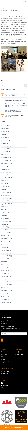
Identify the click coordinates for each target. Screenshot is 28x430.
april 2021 (4, 186)
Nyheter (3, 359)
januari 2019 (4, 230)
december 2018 (5, 233)
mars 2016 (4, 299)
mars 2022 (4, 169)
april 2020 (4, 212)
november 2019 (5, 221)
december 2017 (5, 253)
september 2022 (5, 163)
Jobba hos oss (5, 357)
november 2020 (5, 198)
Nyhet (3, 8)
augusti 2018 (4, 241)
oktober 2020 (5, 201)
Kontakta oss (4, 373)
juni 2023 (3, 154)
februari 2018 (5, 250)
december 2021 (5, 172)
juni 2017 (3, 264)
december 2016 (5, 282)
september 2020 (5, 204)
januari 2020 (4, 218)
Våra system (18, 357)
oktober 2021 (5, 175)
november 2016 (5, 285)
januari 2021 (4, 195)
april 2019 (4, 227)
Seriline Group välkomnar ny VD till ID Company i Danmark (15, 94)
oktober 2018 (5, 235)
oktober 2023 (5, 149)
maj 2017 (3, 267)
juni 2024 (3, 143)
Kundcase (4, 354)
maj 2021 (3, 183)
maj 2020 (3, 209)
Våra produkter (19, 354)
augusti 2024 (4, 140)
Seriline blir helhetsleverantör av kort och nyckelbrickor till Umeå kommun (15, 99)
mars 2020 (4, 215)
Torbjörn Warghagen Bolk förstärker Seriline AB (15, 115)
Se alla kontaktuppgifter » (12, 328)
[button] (26, 1)
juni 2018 (3, 244)
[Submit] (25, 85)
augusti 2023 (4, 152)
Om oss (3, 352)
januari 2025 (4, 137)
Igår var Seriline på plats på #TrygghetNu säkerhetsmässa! (13, 111)
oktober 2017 (5, 259)
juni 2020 (3, 206)
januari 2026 (4, 128)
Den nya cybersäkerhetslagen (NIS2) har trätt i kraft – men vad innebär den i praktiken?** (16, 105)
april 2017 (4, 270)
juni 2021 (3, 180)
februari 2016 (5, 302)
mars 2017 (4, 273)
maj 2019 (3, 224)
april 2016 (4, 296)
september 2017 (5, 261)
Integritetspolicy (5, 362)
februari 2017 (5, 276)
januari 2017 (4, 279)
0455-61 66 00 (10, 326)
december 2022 (5, 157)
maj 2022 (3, 166)
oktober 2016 (5, 287)
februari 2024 (5, 146)
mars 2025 (4, 134)
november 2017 (5, 256)
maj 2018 (3, 247)
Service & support (6, 371)
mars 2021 (4, 189)
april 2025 (4, 131)
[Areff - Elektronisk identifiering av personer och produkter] (2, 1)
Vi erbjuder (18, 352)
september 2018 (5, 238)
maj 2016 (3, 293)
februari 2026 (5, 126)
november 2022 (5, 160)
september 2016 (5, 290)
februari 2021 (5, 192)
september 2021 (5, 178)
